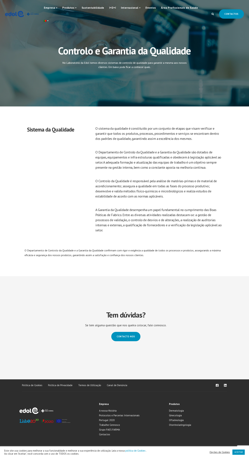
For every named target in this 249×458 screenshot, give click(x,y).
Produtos (68, 7)
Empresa (49, 7)
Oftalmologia (176, 420)
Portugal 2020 (107, 420)
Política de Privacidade (60, 385)
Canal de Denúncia (117, 385)
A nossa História (108, 410)
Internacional (129, 7)
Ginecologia (175, 415)
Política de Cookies (32, 385)
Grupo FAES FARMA (109, 429)
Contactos (231, 14)
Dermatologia (176, 410)
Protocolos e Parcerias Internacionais (119, 415)
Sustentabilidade (93, 7)
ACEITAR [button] (238, 452)
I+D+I (112, 7)
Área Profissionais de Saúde (179, 7)
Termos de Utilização (89, 385)
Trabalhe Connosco (109, 424)
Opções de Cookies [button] (220, 452)
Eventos (151, 7)
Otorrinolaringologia (180, 424)
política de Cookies (135, 450)
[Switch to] (46, 20)
